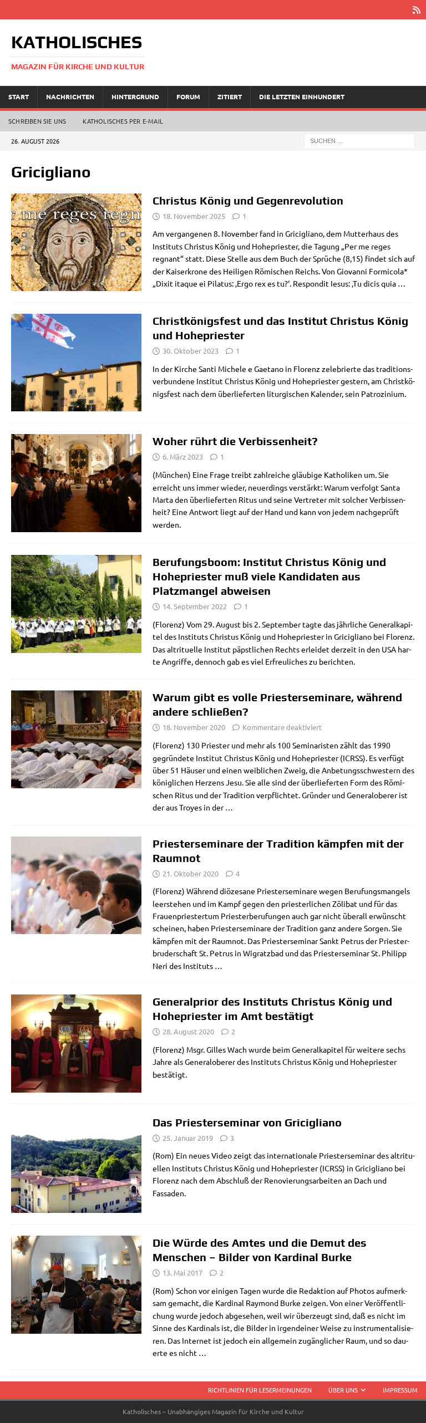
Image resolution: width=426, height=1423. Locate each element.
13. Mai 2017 (182, 1272)
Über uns (343, 1389)
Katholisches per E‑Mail (123, 120)
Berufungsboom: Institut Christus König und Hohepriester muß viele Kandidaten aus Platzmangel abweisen (269, 576)
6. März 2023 (183, 456)
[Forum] (76, 242)
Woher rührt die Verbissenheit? (235, 441)
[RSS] (416, 9)
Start (18, 96)
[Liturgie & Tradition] (76, 362)
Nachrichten (70, 96)
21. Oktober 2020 (191, 873)
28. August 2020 (188, 1031)
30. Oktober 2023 (191, 350)
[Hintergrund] (76, 483)
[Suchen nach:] (359, 140)
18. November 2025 (194, 216)
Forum (188, 96)
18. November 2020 (194, 727)
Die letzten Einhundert (301, 96)
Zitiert (229, 96)
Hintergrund (135, 96)
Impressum (400, 1389)
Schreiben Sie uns (37, 120)
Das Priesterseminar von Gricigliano (247, 1122)
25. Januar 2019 (188, 1138)
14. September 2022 (195, 606)
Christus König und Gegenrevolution (248, 200)
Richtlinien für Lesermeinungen (260, 1389)
